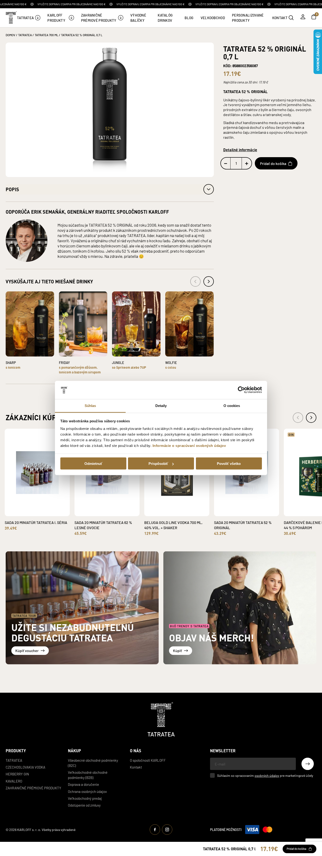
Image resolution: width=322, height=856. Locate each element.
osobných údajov (267, 775)
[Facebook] (155, 829)
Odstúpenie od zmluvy (84, 805)
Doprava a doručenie (83, 784)
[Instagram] (167, 829)
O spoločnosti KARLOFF (148, 760)
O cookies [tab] (231, 405)
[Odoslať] (307, 764)
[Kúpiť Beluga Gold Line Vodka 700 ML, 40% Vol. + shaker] (182, 509)
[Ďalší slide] (311, 417)
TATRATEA (25, 35)
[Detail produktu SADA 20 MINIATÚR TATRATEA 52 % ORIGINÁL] (241, 512)
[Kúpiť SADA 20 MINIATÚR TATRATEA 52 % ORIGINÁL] (252, 509)
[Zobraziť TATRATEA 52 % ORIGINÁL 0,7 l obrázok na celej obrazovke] (109, 109)
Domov (10, 35)
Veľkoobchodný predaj (85, 798)
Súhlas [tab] (90, 405)
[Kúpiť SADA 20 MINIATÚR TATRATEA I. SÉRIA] (42, 509)
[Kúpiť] (239, 607)
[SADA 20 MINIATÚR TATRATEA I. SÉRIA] (37, 472)
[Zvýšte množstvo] (247, 163)
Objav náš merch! (211, 637)
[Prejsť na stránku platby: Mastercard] (267, 829)
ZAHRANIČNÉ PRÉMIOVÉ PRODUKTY (33, 788)
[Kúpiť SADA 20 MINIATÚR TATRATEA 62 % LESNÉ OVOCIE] (112, 509)
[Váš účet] (302, 16)
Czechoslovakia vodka (25, 767)
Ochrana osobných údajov (87, 791)
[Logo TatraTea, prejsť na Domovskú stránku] (11, 17)
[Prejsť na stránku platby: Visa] (252, 829)
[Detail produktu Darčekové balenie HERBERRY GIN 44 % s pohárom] (311, 512)
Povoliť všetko (229, 464)
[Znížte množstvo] (226, 163)
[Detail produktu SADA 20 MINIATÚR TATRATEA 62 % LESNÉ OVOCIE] (101, 512)
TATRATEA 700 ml (46, 35)
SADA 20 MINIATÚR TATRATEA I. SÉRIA (36, 522)
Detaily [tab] (161, 405)
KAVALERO (14, 781)
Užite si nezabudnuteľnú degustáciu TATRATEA (72, 632)
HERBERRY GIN (17, 774)
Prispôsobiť (158, 464)
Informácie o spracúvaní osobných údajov (189, 445)
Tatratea (14, 760)
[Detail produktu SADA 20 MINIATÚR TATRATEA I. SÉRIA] (32, 512)
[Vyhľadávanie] (291, 17)
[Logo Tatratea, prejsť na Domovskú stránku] (161, 719)
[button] (110, 189)
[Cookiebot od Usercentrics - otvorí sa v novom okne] (241, 389)
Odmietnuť (93, 464)
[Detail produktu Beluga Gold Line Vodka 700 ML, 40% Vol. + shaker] (171, 512)
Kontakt (136, 767)
